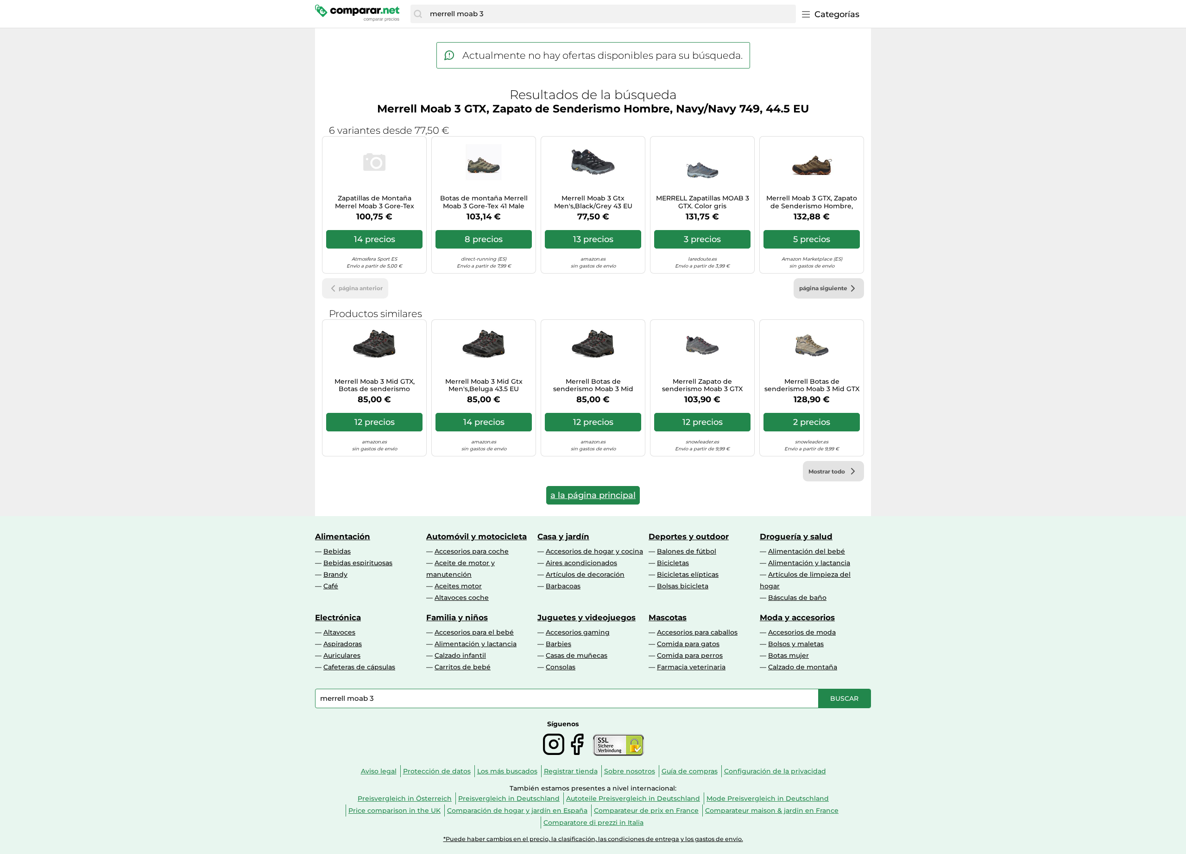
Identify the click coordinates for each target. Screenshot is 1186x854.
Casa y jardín (563, 536)
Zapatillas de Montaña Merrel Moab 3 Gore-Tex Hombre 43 (374, 202)
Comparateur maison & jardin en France (772, 810)
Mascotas (668, 617)
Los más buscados (507, 771)
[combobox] (610, 14)
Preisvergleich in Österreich (405, 798)
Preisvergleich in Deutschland (509, 798)
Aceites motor (458, 586)
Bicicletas (673, 563)
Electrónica (338, 617)
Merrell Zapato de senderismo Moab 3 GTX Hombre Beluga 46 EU (702, 385)
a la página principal (593, 495)
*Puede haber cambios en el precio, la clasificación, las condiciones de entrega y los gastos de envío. (593, 838)
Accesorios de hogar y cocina (594, 551)
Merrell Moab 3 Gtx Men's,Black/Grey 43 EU (593, 202)
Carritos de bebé (463, 667)
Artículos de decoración (585, 574)
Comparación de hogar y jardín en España (517, 810)
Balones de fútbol (686, 551)
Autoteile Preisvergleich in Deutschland (633, 798)
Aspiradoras (342, 644)
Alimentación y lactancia (809, 563)
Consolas (560, 667)
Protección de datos (437, 771)
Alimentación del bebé (806, 551)
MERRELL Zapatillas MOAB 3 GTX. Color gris (702, 202)
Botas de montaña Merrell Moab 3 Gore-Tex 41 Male (484, 202)
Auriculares (341, 655)
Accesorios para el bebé (474, 632)
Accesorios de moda (802, 632)
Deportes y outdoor (689, 536)
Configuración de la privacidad (775, 771)
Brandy (335, 574)
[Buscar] (417, 14)
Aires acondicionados (581, 563)
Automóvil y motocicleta (476, 536)
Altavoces (339, 632)
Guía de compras (690, 771)
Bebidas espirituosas (357, 563)
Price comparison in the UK (394, 810)
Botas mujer (788, 655)
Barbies (558, 644)
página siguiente (823, 288)
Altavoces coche (462, 597)
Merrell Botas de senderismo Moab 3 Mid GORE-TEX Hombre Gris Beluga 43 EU (593, 385)
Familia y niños (457, 617)
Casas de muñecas (576, 655)
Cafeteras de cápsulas (359, 667)
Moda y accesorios (797, 617)
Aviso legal (379, 771)
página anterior (361, 288)
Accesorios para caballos (697, 632)
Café (330, 586)
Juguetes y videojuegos (586, 617)
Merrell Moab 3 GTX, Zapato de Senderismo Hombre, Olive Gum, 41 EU (811, 202)
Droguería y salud (796, 536)
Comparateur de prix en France (646, 810)
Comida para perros (690, 655)
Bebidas (337, 551)
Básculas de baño (797, 597)
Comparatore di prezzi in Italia (593, 822)
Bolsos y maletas (796, 644)
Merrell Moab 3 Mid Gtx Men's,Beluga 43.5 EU (484, 385)
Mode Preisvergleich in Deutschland (768, 798)
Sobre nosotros (629, 771)
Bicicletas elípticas (688, 574)
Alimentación (342, 536)
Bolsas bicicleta (682, 586)
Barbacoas (563, 586)
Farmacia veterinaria (691, 667)
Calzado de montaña (802, 667)
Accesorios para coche (472, 551)
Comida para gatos (688, 644)
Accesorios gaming (578, 632)
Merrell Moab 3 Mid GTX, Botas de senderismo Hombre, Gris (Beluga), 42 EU (374, 385)
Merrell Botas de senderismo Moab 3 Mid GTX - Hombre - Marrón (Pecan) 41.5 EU (811, 385)
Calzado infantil (460, 655)
